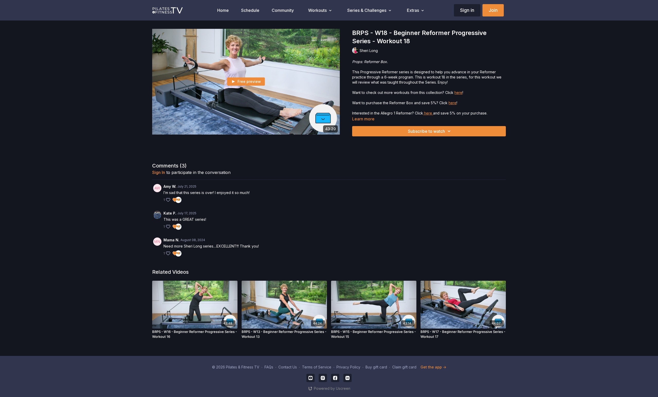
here (458, 92)
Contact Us (287, 367)
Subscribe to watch (426, 131)
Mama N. (171, 240)
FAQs (268, 367)
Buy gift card (376, 367)
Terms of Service (316, 367)
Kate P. (169, 213)
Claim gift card (404, 367)
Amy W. (169, 186)
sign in (158, 172)
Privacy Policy (348, 367)
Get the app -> (433, 367)
